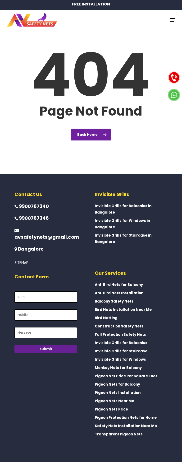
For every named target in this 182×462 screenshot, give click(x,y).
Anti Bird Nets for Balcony (119, 284)
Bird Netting (106, 317)
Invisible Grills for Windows (120, 359)
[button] (172, 20)
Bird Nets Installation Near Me (123, 309)
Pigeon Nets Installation (118, 392)
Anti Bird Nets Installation (119, 292)
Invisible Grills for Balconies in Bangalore (123, 209)
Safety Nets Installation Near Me (126, 425)
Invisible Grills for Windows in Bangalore (122, 223)
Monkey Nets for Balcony (118, 367)
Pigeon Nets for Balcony (117, 384)
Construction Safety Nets (119, 326)
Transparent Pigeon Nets (119, 434)
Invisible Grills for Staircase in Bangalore (123, 238)
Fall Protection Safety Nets (120, 334)
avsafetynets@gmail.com (46, 237)
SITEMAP (21, 263)
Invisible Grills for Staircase (121, 351)
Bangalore (30, 249)
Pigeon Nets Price (111, 409)
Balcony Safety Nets (114, 301)
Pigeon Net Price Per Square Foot (126, 375)
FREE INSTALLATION (91, 4)
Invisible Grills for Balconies (121, 342)
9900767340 (33, 206)
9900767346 (33, 218)
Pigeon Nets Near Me (114, 400)
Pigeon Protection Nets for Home (126, 417)
